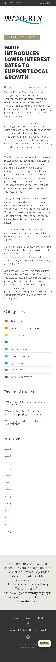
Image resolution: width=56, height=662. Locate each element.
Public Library (18, 370)
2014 (8, 532)
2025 (8, 455)
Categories (14, 311)
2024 (8, 462)
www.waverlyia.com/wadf (17, 257)
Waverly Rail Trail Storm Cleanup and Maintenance (27, 422)
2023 (8, 469)
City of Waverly (18, 363)
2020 (8, 490)
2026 (8, 448)
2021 (8, 483)
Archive (12, 438)
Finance (14, 342)
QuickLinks (45, 3)
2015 (8, 525)
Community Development (25, 328)
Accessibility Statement (28, 644)
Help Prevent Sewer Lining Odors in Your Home (26, 403)
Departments (16, 3)
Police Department (21, 377)
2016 (8, 518)
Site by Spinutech (28, 648)
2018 (8, 504)
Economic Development (24, 349)
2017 (8, 511)
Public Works (17, 335)
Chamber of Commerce (23, 321)
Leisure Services (19, 356)
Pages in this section (20, 37)
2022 (8, 476)
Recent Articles (19, 391)
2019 (8, 497)
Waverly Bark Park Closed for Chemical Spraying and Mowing (23, 413)
